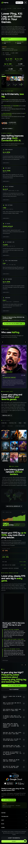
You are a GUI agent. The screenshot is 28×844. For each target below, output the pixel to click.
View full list (6, 415)
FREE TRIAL (19, 2)
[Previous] (2, 342)
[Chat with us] (25, 841)
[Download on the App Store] (8, 779)
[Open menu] (25, 2)
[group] (14, 366)
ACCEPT (14, 841)
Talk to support (14, 685)
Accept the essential (14, 838)
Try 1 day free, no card (14, 681)
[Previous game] (22, 660)
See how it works (7, 128)
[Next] (25, 342)
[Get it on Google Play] (20, 779)
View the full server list (13, 506)
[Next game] (25, 660)
